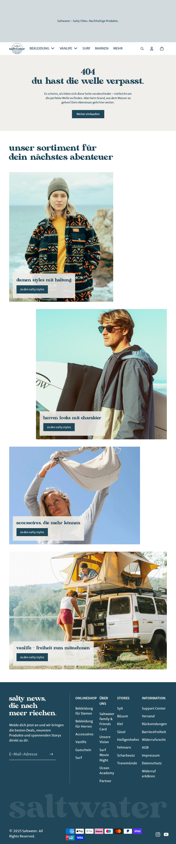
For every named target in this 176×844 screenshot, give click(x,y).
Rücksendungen (154, 724)
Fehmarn (124, 747)
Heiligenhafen (128, 740)
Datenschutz (152, 763)
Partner (105, 781)
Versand (148, 716)
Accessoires (84, 734)
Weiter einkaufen (88, 114)
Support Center (154, 708)
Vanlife (80, 742)
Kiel (120, 724)
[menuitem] (118, 49)
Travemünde (127, 763)
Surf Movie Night (104, 755)
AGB (145, 747)
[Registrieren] (51, 754)
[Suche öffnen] (142, 49)
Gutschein (83, 750)
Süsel (121, 732)
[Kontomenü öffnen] (152, 49)
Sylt (120, 708)
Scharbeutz (126, 755)
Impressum (151, 755)
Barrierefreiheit (154, 732)
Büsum (122, 716)
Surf (78, 758)
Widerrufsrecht (154, 740)
